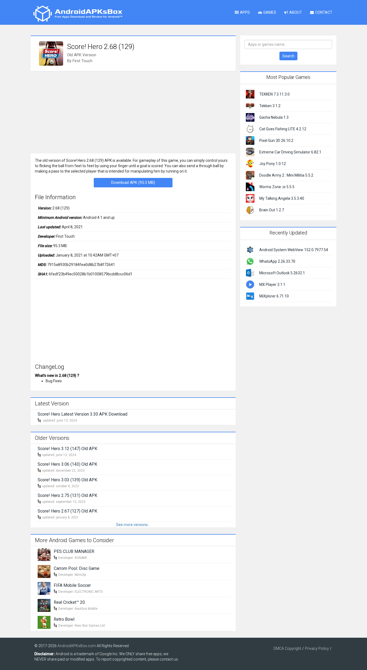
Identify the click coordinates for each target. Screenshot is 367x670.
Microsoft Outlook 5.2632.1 (282, 273)
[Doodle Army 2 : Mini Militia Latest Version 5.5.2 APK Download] (250, 175)
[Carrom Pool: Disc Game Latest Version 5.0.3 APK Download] (44, 571)
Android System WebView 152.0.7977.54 (293, 250)
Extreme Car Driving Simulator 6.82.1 (290, 152)
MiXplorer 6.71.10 (274, 296)
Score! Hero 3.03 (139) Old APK (67, 479)
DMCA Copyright (287, 648)
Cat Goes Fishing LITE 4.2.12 (282, 129)
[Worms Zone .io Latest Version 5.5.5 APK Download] (250, 186)
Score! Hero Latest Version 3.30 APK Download (82, 414)
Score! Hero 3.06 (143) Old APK (67, 464)
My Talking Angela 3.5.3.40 (281, 198)
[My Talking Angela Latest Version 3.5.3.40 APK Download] (250, 198)
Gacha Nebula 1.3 (274, 117)
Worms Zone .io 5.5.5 (276, 187)
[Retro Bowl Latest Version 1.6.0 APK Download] (44, 622)
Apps (245, 12)
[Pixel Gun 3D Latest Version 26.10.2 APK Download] (250, 140)
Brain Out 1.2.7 (271, 210)
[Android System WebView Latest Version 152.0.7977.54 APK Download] (250, 249)
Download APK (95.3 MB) (133, 182)
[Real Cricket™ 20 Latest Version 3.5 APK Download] (44, 605)
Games (269, 12)
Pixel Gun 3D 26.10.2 (276, 140)
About (295, 12)
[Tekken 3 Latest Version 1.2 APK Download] (250, 105)
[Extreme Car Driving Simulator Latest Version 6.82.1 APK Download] (250, 152)
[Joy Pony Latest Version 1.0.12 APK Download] (250, 163)
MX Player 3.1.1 (272, 284)
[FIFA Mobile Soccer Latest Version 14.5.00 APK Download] (44, 588)
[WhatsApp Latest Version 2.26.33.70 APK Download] (250, 261)
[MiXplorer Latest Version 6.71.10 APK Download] (250, 295)
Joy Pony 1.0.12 (272, 164)
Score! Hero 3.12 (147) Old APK (67, 448)
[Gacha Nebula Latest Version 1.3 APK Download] (250, 117)
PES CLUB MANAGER (74, 551)
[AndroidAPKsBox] (78, 13)
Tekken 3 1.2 (269, 106)
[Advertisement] (133, 111)
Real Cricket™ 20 (69, 602)
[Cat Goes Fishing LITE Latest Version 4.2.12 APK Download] (250, 129)
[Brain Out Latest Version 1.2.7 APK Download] (250, 210)
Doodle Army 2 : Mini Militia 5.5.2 (286, 175)
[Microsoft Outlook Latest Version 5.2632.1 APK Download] (250, 272)
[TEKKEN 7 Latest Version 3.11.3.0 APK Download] (250, 94)
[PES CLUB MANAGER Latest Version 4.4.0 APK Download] (44, 554)
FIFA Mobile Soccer (72, 585)
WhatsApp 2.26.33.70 (277, 261)
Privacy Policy (317, 648)
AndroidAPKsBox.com (76, 646)
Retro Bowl (64, 619)
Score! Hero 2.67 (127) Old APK (67, 511)
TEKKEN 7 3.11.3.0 (274, 94)
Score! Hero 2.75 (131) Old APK (67, 495)
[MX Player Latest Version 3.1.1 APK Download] (250, 284)
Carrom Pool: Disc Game (76, 568)
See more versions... (133, 524)
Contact (323, 12)
